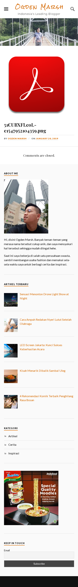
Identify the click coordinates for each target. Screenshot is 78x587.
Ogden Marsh (17, 138)
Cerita (12, 444)
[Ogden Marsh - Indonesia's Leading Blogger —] (39, 9)
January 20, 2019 (47, 138)
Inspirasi (13, 453)
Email (7, 550)
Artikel (12, 436)
